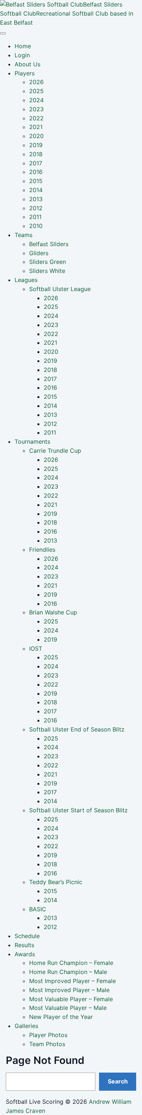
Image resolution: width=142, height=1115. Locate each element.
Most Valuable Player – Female (71, 999)
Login (22, 55)
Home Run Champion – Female (71, 962)
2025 (36, 91)
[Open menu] (3, 33)
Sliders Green (47, 261)
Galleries (26, 1025)
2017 (35, 163)
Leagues (26, 279)
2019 (36, 145)
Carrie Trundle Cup (55, 450)
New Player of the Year (61, 1016)
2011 (35, 216)
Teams (23, 235)
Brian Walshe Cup (53, 612)
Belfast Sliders (48, 244)
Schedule (27, 936)
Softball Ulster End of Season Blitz (77, 729)
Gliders (38, 253)
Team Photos (47, 1044)
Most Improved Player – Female (72, 981)
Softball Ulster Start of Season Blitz (78, 810)
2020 (36, 136)
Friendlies (42, 549)
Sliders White (47, 270)
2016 (36, 171)
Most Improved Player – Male (69, 990)
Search (118, 1081)
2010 (36, 225)
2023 (36, 109)
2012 (36, 208)
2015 (36, 181)
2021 (36, 126)
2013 (36, 199)
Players (25, 73)
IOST (35, 648)
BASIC (37, 909)
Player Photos (48, 1035)
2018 (36, 154)
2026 (36, 82)
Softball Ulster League (60, 289)
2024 (36, 100)
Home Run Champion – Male (68, 971)
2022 (36, 118)
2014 (36, 190)
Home (23, 46)
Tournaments (32, 441)
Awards (25, 954)
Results (24, 945)
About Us (27, 64)
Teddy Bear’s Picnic (55, 882)
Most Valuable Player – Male (68, 1007)
